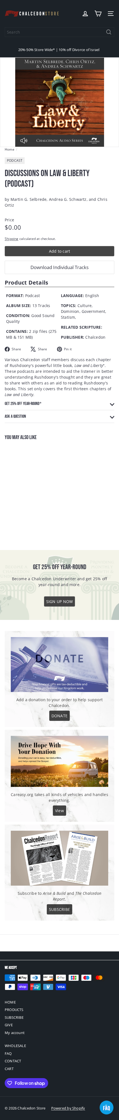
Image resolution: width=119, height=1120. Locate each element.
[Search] (108, 32)
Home (9, 149)
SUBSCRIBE (14, 1017)
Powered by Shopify (68, 1108)
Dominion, (71, 311)
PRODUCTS (14, 1009)
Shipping (12, 238)
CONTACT (13, 1060)
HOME (10, 1002)
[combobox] (59, 32)
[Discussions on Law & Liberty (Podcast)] (39, 492)
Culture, (85, 305)
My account (15, 1032)
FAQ (8, 1053)
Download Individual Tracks (59, 267)
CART (9, 1068)
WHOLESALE (15, 1045)
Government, (94, 311)
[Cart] (98, 14)
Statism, (68, 317)
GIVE (9, 1024)
